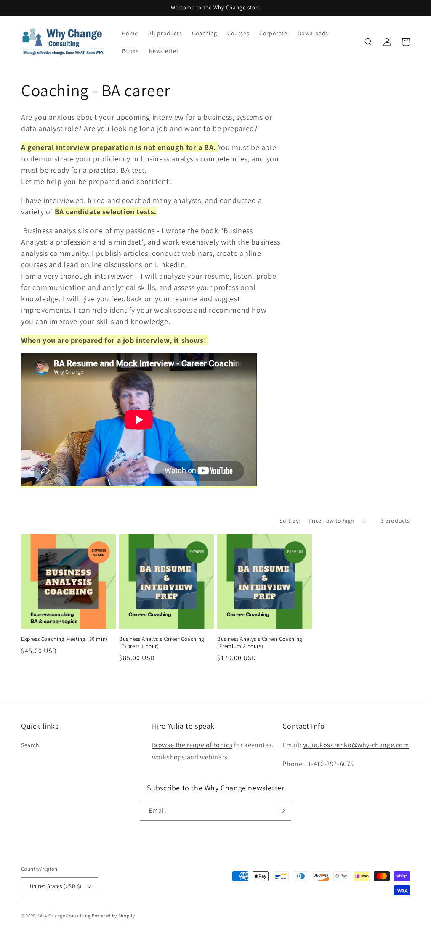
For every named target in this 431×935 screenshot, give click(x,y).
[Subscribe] (281, 811)
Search (30, 745)
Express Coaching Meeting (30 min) (64, 639)
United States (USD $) (55, 886)
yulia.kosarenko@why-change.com (356, 744)
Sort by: (289, 520)
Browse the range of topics (192, 744)
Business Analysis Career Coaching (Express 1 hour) (162, 643)
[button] (368, 42)
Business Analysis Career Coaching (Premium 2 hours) (260, 643)
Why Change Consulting (64, 916)
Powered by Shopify (113, 916)
